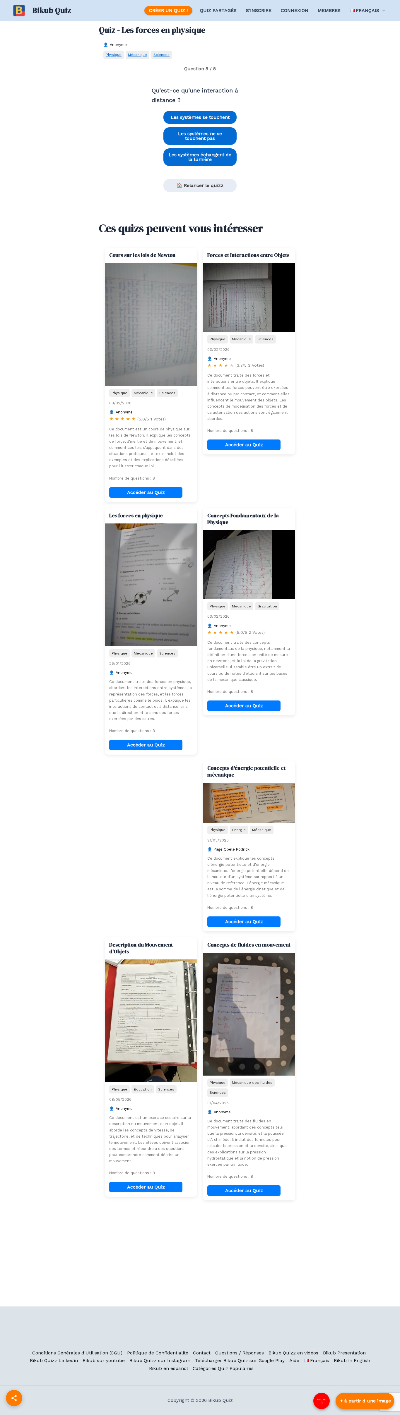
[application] (382, 10)
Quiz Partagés (218, 10)
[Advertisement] (151, 797)
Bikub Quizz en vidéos (293, 1353)
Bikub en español (168, 1368)
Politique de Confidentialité (157, 1353)
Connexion (294, 10)
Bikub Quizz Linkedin (54, 1360)
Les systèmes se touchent (200, 117)
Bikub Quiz (52, 10)
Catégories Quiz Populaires (223, 1368)
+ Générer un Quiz (365, 1401)
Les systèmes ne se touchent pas (200, 136)
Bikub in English (352, 1360)
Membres (329, 10)
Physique (114, 54)
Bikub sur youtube (104, 1360)
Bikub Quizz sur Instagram (159, 1360)
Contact (202, 1353)
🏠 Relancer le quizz (200, 185)
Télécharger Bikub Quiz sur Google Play (240, 1360)
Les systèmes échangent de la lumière (200, 157)
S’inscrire (258, 10)
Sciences (161, 54)
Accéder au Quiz (146, 492)
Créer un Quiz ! (168, 10)
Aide (294, 1360)
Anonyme (118, 44)
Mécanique (137, 54)
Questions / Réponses (239, 1353)
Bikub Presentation (344, 1353)
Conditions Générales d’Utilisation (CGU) (77, 1353)
